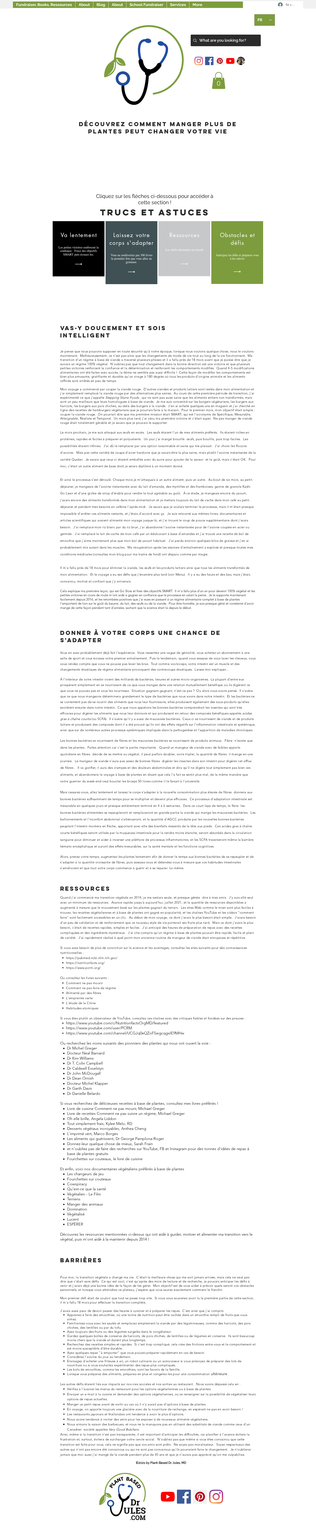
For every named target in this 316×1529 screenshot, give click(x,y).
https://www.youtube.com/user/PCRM (99, 1028)
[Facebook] (209, 61)
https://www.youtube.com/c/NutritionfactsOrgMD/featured (117, 1023)
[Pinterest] (220, 61)
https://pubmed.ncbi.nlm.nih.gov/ (91, 958)
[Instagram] (199, 61)
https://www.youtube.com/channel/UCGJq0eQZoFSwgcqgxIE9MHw (125, 1033)
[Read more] (78, 264)
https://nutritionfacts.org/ (85, 963)
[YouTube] (230, 61)
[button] (219, 80)
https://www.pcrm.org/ (83, 968)
